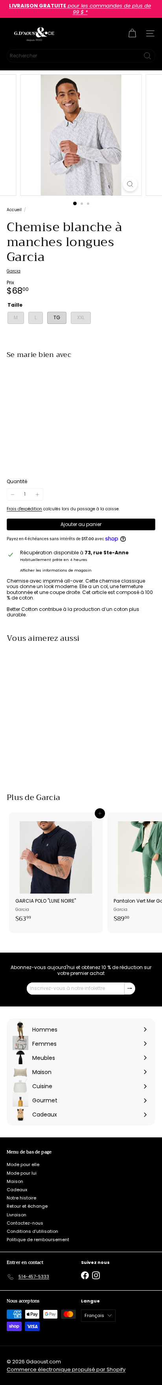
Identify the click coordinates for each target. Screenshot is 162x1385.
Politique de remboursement (38, 1239)
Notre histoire (21, 1198)
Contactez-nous (25, 1223)
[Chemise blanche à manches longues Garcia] (81, 389)
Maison (15, 1181)
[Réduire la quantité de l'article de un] (12, 494)
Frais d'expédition (24, 509)
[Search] (147, 56)
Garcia (48, 797)
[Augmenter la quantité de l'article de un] (37, 494)
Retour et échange (27, 1206)
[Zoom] (130, 184)
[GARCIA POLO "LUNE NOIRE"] (56, 869)
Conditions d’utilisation (32, 1231)
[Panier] (132, 33)
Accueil (14, 210)
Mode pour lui (22, 1173)
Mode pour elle (23, 1164)
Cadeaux (17, 1189)
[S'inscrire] (129, 988)
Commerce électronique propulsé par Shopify (66, 1369)
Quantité (17, 481)
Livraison (16, 1215)
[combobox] (81, 56)
